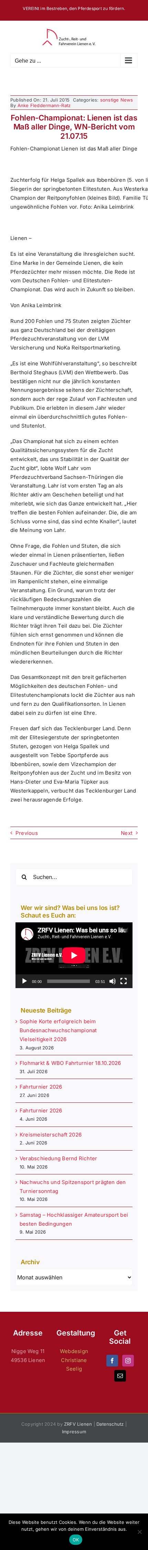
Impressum (74, 1431)
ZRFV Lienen (78, 1424)
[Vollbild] (123, 981)
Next (127, 833)
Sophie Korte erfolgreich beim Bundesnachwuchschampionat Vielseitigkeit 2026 (58, 1030)
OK (76, 1539)
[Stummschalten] (112, 981)
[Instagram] (128, 1360)
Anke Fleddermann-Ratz (44, 105)
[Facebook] (112, 1360)
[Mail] (120, 1376)
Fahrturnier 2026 (41, 1086)
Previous (26, 833)
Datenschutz (110, 1424)
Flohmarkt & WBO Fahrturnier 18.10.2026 (70, 1063)
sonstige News (116, 100)
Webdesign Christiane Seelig (74, 1360)
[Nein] (139, 1531)
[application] (74, 955)
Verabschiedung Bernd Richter (58, 1158)
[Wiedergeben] (24, 981)
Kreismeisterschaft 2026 (51, 1134)
